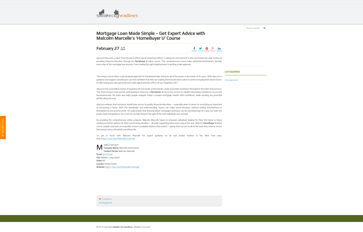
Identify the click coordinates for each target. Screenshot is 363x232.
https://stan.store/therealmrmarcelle (118, 138)
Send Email (107, 154)
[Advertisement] (215, 13)
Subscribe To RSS (3, 127)
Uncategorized (105, 203)
